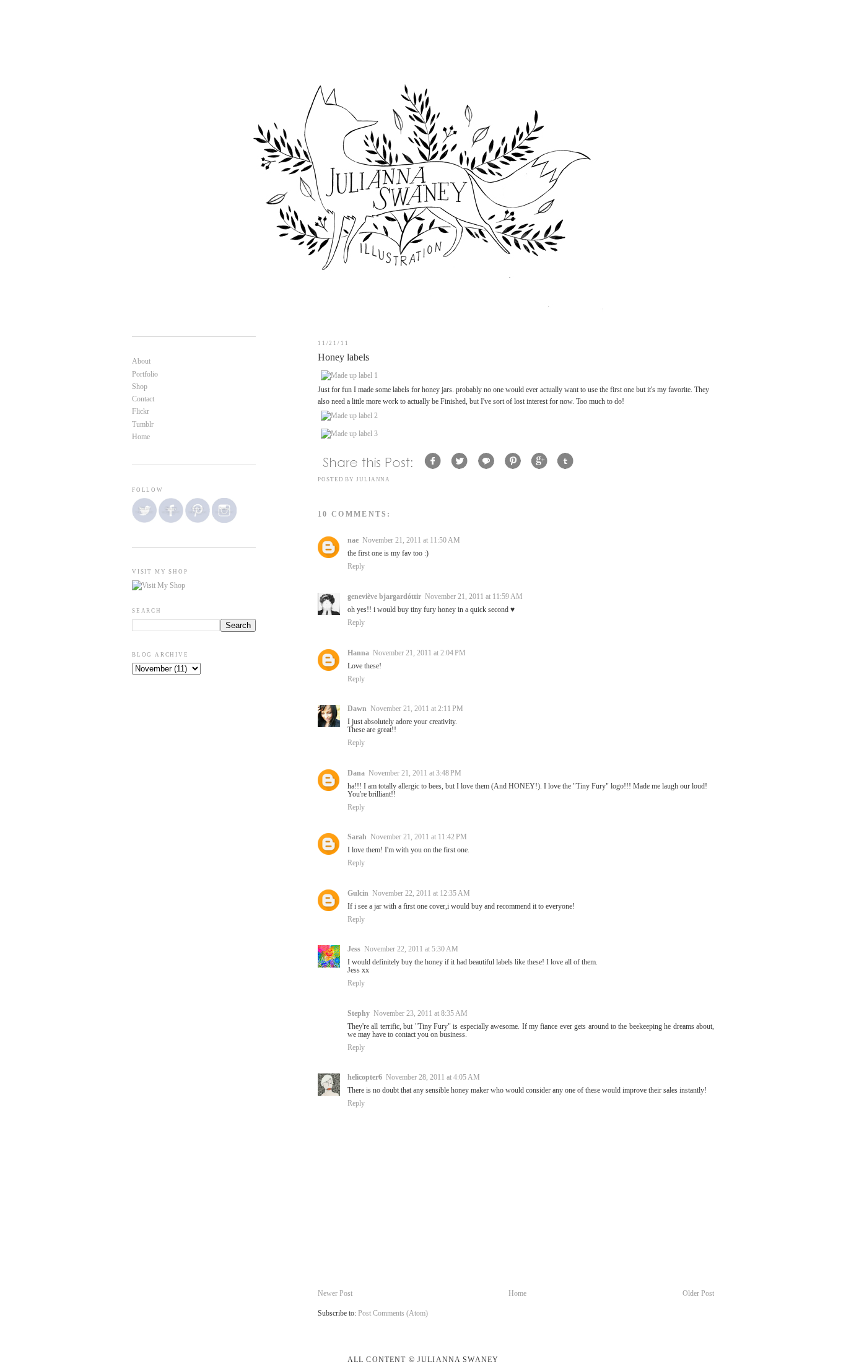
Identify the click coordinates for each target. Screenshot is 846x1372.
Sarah (357, 837)
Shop (139, 387)
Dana (356, 773)
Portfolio (145, 374)
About (141, 361)
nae (353, 540)
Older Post (698, 1294)
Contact (143, 399)
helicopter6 (364, 1077)
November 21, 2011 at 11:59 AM (474, 597)
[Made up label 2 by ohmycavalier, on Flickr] (349, 416)
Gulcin (357, 893)
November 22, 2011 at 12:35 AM (421, 893)
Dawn (357, 709)
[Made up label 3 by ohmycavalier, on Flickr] (349, 434)
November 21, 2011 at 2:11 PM (416, 709)
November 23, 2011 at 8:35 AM (420, 1014)
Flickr (140, 412)
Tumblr (143, 425)
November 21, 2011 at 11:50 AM (411, 540)
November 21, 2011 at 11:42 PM (418, 837)
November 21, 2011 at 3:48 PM (414, 773)
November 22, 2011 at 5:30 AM (411, 949)
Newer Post (335, 1294)
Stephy (358, 1014)
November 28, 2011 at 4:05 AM (433, 1077)
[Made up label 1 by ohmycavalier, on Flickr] (349, 376)
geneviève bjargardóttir (384, 597)
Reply (356, 566)
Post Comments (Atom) (393, 1313)
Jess (353, 949)
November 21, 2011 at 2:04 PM (419, 653)
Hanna (358, 653)
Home (517, 1294)
